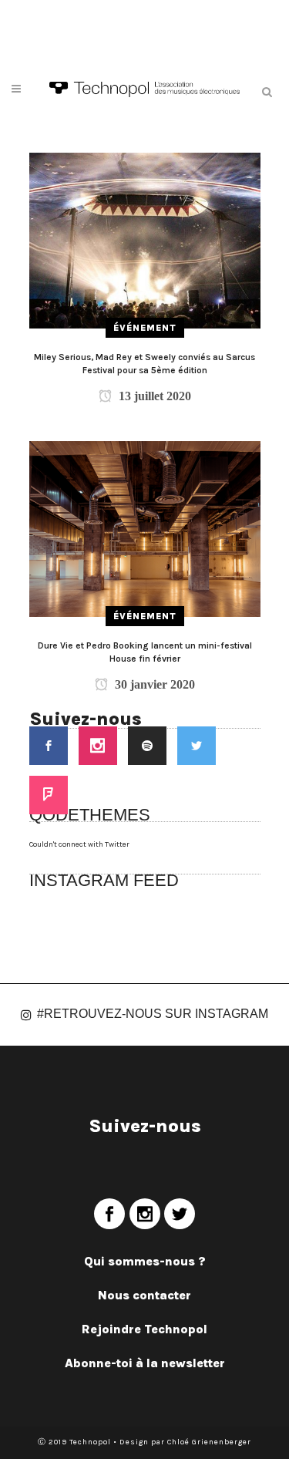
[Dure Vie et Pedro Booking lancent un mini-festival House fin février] (144, 528)
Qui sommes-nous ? (145, 1261)
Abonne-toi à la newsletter (145, 1363)
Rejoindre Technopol (144, 1329)
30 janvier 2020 (153, 684)
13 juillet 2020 (153, 396)
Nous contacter (144, 1295)
